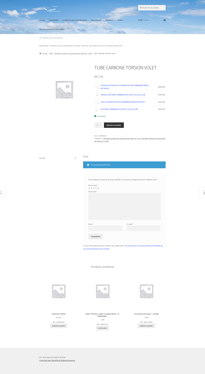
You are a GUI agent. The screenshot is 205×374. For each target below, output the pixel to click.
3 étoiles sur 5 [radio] (94, 188)
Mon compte (96, 20)
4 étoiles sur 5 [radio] (96, 188)
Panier (120, 20)
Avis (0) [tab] (42, 158)
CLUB (51, 53)
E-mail (130, 224)
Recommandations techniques (51, 29)
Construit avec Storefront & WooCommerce (57, 360)
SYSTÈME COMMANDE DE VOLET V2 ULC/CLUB (119, 109)
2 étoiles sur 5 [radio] (91, 188)
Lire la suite (102, 328)
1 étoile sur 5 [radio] (89, 188)
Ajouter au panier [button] (58, 326)
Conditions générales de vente (74, 20)
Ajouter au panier (114, 125)
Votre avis (92, 191)
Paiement (110, 20)
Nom (90, 224)
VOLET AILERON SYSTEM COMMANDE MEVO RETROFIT (123, 102)
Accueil (42, 20)
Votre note (93, 185)
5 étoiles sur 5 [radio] (98, 188)
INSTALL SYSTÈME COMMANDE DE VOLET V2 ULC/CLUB (123, 95)
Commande (53, 20)
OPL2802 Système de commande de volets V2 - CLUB (73, 53)
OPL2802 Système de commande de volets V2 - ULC (122, 138)
